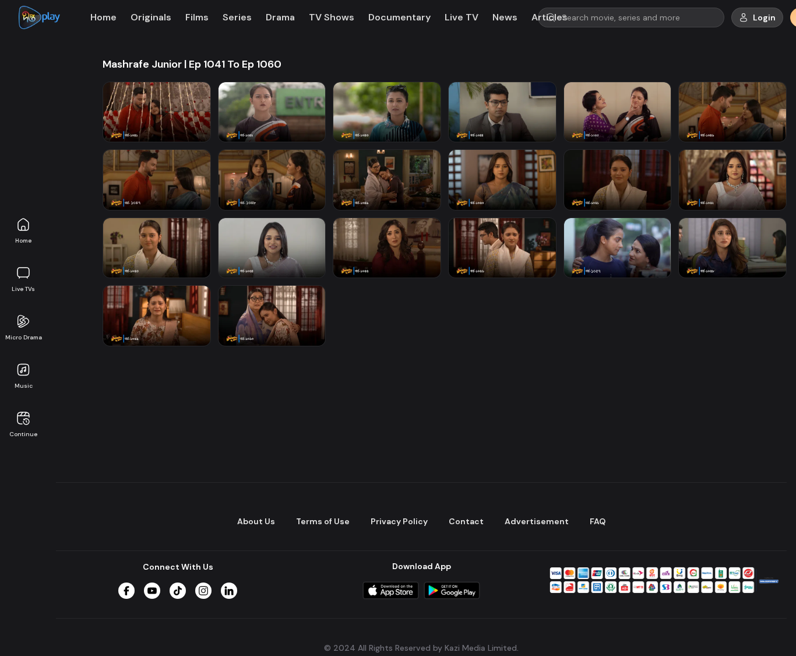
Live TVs (23, 289)
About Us (256, 521)
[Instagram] (203, 591)
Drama (280, 17)
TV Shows (331, 17)
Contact (466, 521)
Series (237, 17)
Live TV (461, 17)
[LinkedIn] (229, 591)
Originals (151, 17)
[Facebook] (126, 591)
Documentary (399, 17)
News (504, 17)
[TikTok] (178, 591)
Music (24, 386)
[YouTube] (152, 591)
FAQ (597, 521)
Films (197, 17)
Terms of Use (323, 521)
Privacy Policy (399, 521)
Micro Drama (23, 337)
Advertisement (537, 521)
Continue (23, 434)
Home (23, 240)
